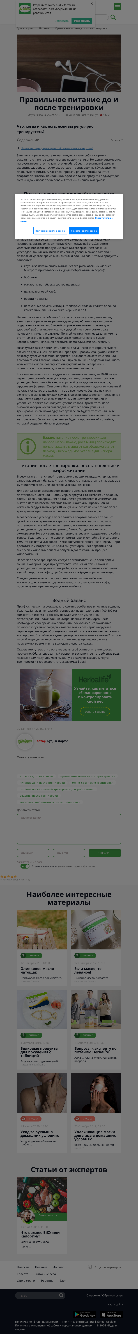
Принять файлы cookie (84, 230)
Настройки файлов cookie (50, 230)
